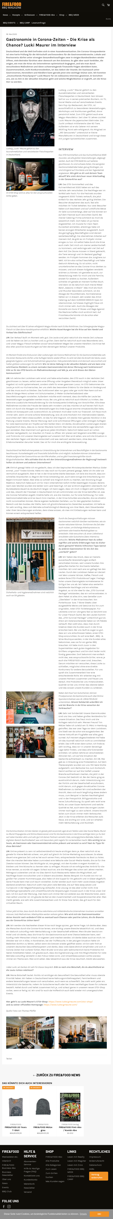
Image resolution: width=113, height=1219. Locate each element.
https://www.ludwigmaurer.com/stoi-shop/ (71, 1001)
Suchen (49, 1177)
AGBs (91, 1169)
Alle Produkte (52, 1161)
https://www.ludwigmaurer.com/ (60, 1004)
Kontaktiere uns (32, 1175)
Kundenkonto (30, 1179)
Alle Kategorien (53, 1165)
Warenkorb (29, 1183)
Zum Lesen (51, 1169)
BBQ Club (7, 1191)
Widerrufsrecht (96, 1161)
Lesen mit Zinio (75, 1165)
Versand (28, 1192)
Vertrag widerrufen (96, 1176)
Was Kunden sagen (55, 1181)
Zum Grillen (51, 1173)
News (5, 1183)
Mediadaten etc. (10, 1157)
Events (5, 1187)
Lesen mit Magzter (76, 1161)
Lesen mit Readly (75, 1157)
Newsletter (29, 1187)
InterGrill (6, 1161)
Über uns (6, 1179)
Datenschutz (95, 1165)
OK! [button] (99, 1214)
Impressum (95, 1157)
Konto (108, 19)
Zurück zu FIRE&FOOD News (58, 1075)
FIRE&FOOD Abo (54, 1157)
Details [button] (83, 1214)
